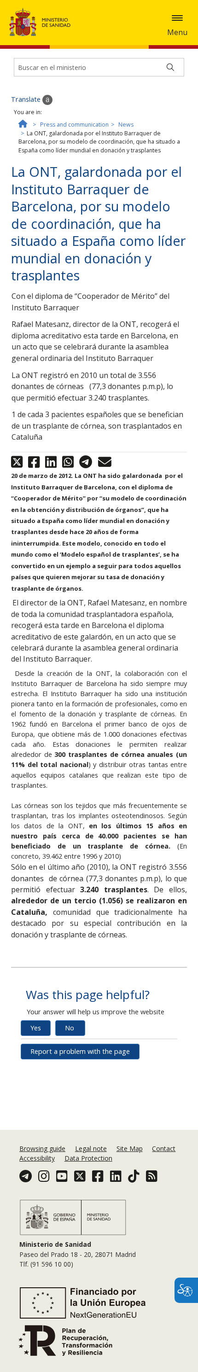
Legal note (91, 1148)
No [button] (69, 1027)
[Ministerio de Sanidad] (43, 22)
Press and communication (74, 124)
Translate (26, 99)
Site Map (129, 1148)
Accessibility (37, 1158)
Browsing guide (42, 1148)
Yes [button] (35, 1027)
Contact (163, 1148)
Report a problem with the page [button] (80, 1051)
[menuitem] (43, 1148)
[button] (177, 18)
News (126, 124)
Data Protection (88, 1158)
